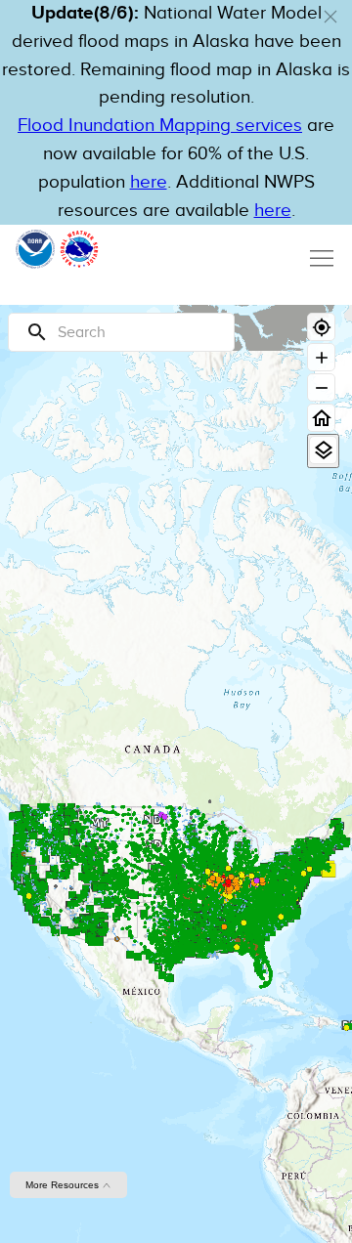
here (148, 182)
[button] (330, 16)
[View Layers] (323, 450)
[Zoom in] (321, 357)
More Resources (63, 1184)
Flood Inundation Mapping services (160, 125)
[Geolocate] (321, 327)
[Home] (321, 418)
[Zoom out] (321, 387)
